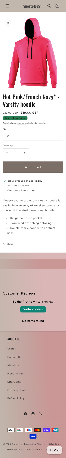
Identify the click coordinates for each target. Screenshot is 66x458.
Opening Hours (16, 390)
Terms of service (33, 449)
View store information (21, 190)
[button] (7, 6)
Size (5, 129)
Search (11, 348)
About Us (13, 365)
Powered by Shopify (34, 444)
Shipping (21, 123)
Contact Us (14, 357)
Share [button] (10, 244)
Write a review (33, 309)
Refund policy (55, 444)
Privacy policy (14, 449)
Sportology (18, 444)
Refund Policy (16, 398)
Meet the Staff (16, 373)
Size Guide (14, 381)
